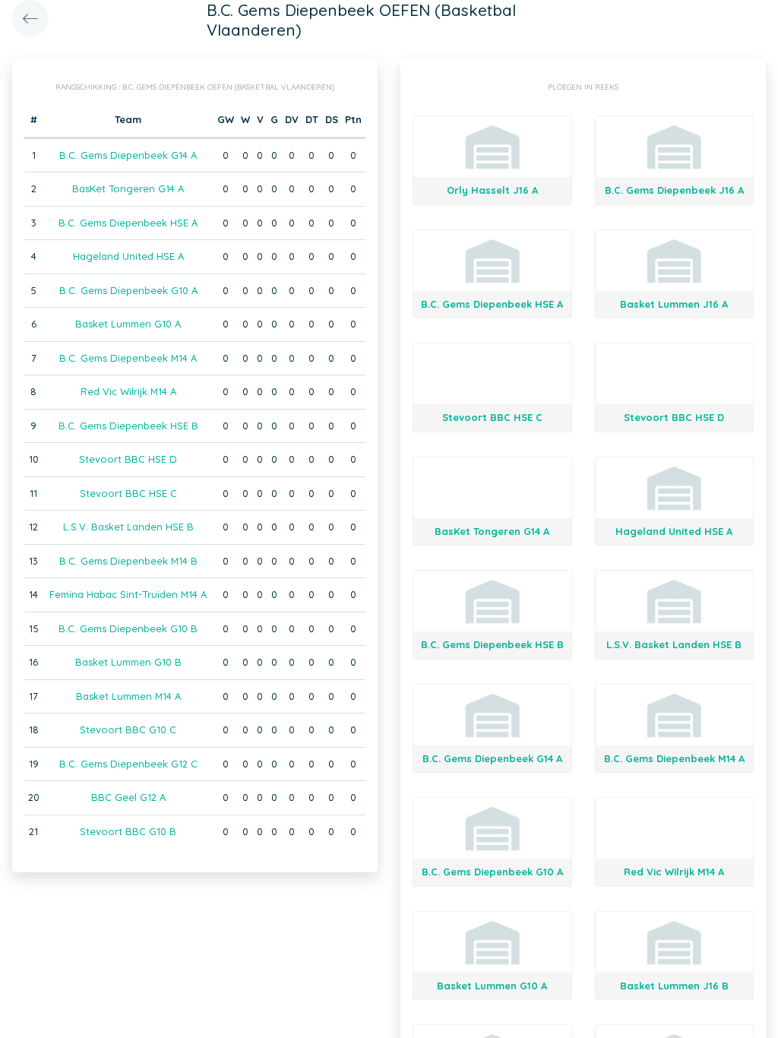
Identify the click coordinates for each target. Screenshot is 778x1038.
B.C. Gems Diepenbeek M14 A (128, 358)
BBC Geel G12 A (128, 797)
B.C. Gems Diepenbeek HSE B (128, 425)
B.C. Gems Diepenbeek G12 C (128, 764)
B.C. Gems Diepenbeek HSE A (128, 223)
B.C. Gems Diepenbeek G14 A (128, 155)
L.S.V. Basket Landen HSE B (128, 527)
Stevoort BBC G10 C (128, 729)
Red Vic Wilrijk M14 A (128, 391)
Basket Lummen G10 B (128, 662)
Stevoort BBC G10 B (128, 831)
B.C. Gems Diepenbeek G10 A (128, 290)
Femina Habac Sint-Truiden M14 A (128, 594)
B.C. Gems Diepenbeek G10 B (128, 628)
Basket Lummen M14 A (128, 696)
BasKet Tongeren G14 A (128, 188)
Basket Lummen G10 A (128, 324)
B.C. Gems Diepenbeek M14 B (128, 561)
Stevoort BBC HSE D (128, 459)
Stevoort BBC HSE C (128, 493)
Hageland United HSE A (128, 256)
